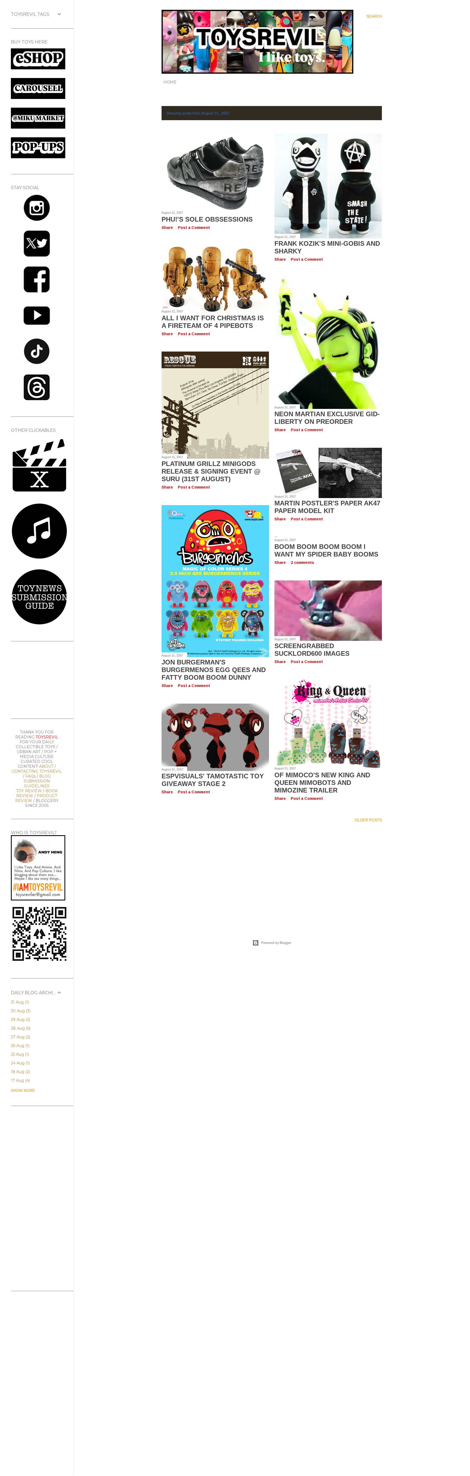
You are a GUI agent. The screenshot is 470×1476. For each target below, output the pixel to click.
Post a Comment (194, 227)
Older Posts (368, 820)
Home (170, 82)
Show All (367, 113)
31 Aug (19, 1002)
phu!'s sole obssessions (207, 219)
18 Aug (20, 1071)
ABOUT (46, 766)
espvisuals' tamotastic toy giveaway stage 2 (213, 779)
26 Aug (19, 1045)
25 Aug (19, 1054)
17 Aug (20, 1080)
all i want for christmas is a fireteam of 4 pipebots (213, 321)
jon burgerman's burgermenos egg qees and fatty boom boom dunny (214, 669)
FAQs (30, 776)
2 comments (302, 562)
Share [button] (167, 227)
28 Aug (20, 1028)
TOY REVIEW (29, 790)
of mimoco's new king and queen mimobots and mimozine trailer (322, 782)
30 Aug (20, 1010)
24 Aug (20, 1063)
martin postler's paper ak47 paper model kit (327, 506)
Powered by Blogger (276, 943)
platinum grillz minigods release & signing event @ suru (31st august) (211, 471)
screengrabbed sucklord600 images (312, 649)
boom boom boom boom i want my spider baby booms (326, 550)
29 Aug (20, 1019)
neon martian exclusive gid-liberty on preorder (327, 417)
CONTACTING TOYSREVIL (37, 771)
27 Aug (20, 1036)
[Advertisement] (272, 874)
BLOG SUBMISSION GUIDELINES (37, 781)
